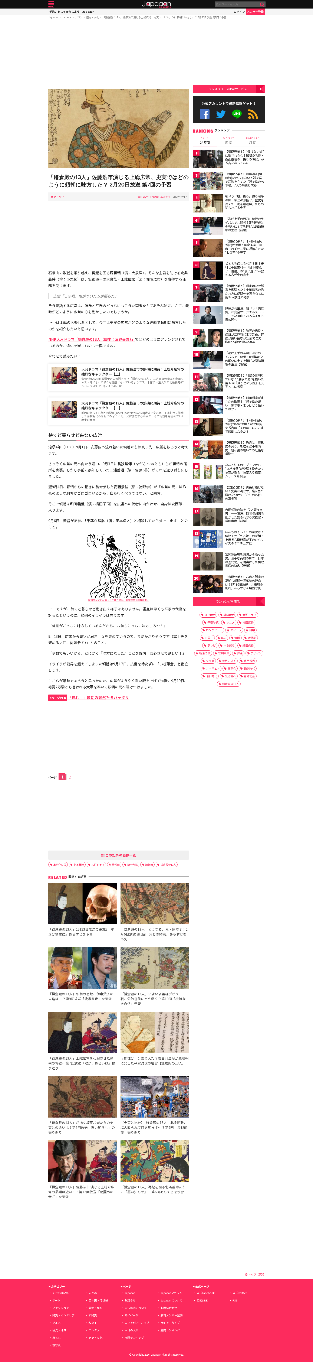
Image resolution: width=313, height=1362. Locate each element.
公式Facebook (204, 114)
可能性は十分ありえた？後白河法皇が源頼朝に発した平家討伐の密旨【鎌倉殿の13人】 (155, 1060)
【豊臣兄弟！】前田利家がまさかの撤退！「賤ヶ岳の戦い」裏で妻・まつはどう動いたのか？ (244, 403)
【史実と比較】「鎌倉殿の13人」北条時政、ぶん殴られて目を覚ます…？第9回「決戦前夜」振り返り (154, 1127)
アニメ (230, 622)
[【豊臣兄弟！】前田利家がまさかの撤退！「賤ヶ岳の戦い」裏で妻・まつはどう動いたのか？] (208, 405)
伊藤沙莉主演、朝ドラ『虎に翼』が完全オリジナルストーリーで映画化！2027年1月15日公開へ (244, 314)
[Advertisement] (118, 55)
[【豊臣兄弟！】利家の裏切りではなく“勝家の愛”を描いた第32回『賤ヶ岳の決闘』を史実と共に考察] (208, 383)
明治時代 (204, 653)
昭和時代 (211, 676)
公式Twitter (221, 114)
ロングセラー (214, 630)
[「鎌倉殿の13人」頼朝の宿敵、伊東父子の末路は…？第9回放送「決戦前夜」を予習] (82, 968)
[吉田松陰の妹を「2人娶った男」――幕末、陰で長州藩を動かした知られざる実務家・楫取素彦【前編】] (208, 517)
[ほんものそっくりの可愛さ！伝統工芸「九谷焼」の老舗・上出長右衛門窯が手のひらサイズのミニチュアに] (208, 539)
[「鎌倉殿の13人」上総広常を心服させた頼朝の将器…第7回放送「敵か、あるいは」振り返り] (82, 1033)
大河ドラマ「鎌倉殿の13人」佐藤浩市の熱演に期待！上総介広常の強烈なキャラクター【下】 (132, 405)
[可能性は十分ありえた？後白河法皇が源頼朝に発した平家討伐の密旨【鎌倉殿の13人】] (155, 1033)
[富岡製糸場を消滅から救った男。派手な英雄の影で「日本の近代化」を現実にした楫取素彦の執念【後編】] (208, 562)
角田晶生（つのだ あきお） (154, 197)
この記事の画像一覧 (120, 855)
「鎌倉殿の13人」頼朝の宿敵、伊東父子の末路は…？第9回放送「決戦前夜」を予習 (80, 996)
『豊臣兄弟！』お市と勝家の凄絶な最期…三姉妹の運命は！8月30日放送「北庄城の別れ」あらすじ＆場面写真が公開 (244, 584)
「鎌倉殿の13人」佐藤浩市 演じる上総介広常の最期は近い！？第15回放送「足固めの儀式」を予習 (81, 1191)
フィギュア (213, 668)
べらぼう (229, 645)
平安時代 (212, 622)
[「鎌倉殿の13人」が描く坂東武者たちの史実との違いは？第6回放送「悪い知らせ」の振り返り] (82, 1097)
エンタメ (94, 1330)
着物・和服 (95, 1308)
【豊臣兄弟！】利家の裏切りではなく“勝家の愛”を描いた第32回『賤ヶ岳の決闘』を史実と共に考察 (244, 381)
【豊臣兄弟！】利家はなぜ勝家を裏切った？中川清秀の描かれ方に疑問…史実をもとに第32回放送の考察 (244, 291)
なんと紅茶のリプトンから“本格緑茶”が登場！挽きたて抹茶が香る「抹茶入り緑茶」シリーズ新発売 (244, 470)
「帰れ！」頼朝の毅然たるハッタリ (89, 697)
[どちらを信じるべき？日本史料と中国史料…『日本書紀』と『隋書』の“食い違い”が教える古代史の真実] (208, 271)
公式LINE (237, 114)
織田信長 (248, 645)
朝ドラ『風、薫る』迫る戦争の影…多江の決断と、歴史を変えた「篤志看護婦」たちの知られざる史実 (244, 202)
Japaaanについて (171, 1300)
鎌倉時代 (249, 668)
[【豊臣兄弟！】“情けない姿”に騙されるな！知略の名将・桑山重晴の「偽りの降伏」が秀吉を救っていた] (208, 159)
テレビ (211, 645)
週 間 (228, 140)
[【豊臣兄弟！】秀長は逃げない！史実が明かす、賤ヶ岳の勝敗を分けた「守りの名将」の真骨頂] (208, 495)
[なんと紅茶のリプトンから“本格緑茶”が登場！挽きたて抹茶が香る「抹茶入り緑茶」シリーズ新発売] (208, 472)
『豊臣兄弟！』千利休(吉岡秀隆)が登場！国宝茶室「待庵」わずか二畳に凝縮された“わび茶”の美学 (244, 247)
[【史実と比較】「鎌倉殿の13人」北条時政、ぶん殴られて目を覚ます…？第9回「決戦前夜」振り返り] (155, 1097)
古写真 (56, 1345)
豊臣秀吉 (249, 661)
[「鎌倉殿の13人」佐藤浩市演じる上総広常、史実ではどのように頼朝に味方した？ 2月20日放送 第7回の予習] (118, 129)
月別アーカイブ (170, 1323)
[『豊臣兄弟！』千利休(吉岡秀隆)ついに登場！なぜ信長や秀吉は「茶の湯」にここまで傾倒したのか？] (208, 428)
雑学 (252, 630)
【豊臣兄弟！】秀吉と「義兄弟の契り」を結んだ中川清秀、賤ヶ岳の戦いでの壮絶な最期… (244, 448)
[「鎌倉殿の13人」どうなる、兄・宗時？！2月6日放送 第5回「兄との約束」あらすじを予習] (155, 904)
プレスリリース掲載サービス (227, 89)
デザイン (256, 653)
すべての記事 (60, 1293)
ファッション (60, 1308)
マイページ (131, 1315)
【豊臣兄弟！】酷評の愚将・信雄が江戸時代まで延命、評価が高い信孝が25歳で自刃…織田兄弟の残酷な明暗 (244, 336)
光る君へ (230, 676)
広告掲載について (136, 1308)
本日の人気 (131, 1330)
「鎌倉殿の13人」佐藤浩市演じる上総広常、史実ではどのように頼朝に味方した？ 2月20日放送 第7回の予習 (165, 17)
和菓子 (93, 1323)
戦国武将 (248, 622)
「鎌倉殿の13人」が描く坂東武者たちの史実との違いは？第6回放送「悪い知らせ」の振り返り (81, 1127)
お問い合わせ (169, 1308)
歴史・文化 (92, 17)
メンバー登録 (255, 12)
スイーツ (235, 630)
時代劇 (116, 864)
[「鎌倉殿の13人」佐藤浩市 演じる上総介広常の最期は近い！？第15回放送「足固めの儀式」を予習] (82, 1161)
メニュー (51, 4)
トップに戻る (256, 1274)
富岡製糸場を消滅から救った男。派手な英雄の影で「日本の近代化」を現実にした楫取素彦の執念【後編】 (244, 560)
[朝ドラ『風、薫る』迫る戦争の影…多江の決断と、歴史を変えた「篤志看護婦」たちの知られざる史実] (208, 204)
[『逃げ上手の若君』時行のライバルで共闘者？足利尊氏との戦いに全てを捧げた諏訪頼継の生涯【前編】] (208, 226)
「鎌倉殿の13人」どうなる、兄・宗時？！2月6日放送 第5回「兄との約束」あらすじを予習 (154, 934)
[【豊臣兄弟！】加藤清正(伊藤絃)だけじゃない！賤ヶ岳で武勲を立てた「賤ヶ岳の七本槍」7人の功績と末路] (208, 181)
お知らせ (130, 1300)
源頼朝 (149, 864)
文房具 (210, 661)
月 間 (252, 140)
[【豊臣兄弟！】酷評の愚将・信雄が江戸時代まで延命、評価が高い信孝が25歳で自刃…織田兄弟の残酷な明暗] (208, 338)
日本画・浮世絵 (98, 1300)
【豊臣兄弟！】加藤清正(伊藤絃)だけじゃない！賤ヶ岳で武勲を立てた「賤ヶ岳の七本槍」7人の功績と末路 (244, 180)
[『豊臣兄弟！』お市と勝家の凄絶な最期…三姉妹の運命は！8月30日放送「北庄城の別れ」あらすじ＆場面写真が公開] (208, 584)
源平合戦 (132, 864)
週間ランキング (170, 1330)
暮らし (56, 1338)
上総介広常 (59, 864)
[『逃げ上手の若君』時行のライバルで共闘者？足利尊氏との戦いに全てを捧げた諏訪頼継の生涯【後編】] (208, 360)
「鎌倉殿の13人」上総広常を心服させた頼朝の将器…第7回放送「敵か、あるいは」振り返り (81, 1063)
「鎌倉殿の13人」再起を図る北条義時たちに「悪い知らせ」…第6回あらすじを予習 (153, 1189)
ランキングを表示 (228, 601)
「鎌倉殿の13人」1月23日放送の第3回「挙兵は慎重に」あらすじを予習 (81, 931)
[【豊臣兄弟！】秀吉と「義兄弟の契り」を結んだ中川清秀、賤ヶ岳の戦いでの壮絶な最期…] (208, 450)
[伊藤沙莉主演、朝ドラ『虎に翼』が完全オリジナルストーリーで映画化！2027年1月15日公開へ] (208, 316)
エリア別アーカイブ (137, 1323)
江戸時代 (210, 615)
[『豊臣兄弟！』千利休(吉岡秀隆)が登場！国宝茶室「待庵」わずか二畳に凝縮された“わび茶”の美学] (208, 249)
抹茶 (240, 653)
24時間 (205, 140)
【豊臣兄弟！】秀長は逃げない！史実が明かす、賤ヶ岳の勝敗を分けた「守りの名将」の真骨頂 (244, 493)
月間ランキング (134, 1338)
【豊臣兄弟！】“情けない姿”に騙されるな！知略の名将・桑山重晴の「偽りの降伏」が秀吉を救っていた (244, 157)
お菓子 (209, 638)
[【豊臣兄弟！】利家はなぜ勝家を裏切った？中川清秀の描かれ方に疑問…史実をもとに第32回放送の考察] (208, 293)
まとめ (93, 1293)
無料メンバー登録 (172, 1315)
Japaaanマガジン (72, 17)
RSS (253, 114)
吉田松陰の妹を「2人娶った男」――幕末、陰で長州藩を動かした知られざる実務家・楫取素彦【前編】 (244, 515)
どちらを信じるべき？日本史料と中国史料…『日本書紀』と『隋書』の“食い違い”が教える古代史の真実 (244, 269)
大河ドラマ (98, 864)
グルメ (56, 1323)
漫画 (237, 638)
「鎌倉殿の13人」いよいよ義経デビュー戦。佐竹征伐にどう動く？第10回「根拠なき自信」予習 (153, 998)
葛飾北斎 (249, 676)
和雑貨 (93, 1315)
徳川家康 (223, 653)
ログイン (239, 12)
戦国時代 (229, 615)
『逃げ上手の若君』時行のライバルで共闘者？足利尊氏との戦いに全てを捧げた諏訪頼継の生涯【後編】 (244, 359)
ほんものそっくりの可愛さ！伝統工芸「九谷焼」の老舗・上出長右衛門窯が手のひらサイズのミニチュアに (244, 538)
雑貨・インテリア (63, 1315)
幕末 (224, 638)
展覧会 (232, 668)
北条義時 (79, 864)
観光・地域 (59, 1330)
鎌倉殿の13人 (168, 864)
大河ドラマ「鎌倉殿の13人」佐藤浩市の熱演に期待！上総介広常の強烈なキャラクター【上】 (132, 372)
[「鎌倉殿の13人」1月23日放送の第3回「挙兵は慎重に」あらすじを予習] (82, 904)
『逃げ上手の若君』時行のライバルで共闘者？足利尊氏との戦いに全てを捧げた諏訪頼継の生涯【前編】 (244, 224)
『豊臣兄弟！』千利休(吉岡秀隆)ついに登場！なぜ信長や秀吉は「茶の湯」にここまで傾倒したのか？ (244, 426)
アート (56, 1300)
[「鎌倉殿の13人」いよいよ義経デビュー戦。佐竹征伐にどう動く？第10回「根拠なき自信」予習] (155, 968)
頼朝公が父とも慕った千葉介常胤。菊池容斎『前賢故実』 (118, 600)
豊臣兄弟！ (229, 661)
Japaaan (156, 4)
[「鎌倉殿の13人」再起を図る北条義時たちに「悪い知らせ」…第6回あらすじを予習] (155, 1161)
